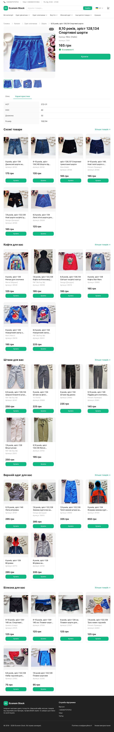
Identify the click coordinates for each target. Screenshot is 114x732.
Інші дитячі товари (82, 15)
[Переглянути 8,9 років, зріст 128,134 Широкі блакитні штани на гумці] (16, 376)
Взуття (52, 15)
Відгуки (61, 707)
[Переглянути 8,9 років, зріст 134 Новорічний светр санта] (43, 314)
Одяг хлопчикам (39, 15)
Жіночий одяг (65, 15)
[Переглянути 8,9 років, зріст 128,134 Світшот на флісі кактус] (70, 261)
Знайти (87, 8)
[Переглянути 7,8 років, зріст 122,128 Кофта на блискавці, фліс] (43, 261)
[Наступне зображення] (52, 52)
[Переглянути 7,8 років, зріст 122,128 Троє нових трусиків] (98, 604)
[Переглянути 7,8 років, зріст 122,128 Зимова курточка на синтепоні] (43, 492)
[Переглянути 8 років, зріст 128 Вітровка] (16, 545)
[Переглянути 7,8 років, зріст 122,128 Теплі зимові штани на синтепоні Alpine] (70, 492)
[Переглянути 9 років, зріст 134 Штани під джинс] (70, 376)
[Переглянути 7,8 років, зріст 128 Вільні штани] (16, 430)
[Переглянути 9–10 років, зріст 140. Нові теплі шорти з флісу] (98, 146)
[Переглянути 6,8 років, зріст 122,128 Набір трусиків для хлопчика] (16, 657)
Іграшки (98, 15)
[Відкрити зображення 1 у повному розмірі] (29, 52)
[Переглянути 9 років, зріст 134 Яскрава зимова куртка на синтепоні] (98, 492)
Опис (7, 96)
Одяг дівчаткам (22, 15)
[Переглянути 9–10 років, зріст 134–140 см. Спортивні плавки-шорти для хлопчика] (16, 604)
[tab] (8, 83)
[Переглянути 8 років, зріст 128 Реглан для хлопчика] (16, 261)
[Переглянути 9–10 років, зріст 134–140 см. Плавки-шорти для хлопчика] (43, 604)
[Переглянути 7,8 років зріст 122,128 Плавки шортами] (43, 657)
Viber (61, 713)
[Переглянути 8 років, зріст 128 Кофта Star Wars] (98, 261)
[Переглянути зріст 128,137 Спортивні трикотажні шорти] (70, 146)
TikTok (61, 716)
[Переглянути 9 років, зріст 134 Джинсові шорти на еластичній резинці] (16, 146)
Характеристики (22, 96)
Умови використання (102, 725)
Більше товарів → (102, 129)
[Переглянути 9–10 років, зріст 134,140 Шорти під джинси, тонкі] (43, 146)
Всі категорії (8, 15)
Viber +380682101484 (31, 2)
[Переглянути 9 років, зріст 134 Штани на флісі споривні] (43, 376)
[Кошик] (108, 8)
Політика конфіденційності (82, 725)
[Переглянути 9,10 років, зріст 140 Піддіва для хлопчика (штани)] (98, 376)
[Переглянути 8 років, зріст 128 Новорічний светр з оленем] (16, 314)
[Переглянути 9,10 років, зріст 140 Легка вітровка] (16, 492)
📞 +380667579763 (11, 2)
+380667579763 (65, 710)
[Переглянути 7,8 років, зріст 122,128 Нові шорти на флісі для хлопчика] (16, 199)
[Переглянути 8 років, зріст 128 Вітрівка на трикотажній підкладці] (43, 545)
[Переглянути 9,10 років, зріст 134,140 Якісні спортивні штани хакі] (43, 430)
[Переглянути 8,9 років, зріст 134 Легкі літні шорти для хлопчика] (43, 199)
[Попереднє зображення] (6, 52)
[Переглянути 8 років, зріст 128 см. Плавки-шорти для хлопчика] (70, 604)
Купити (84, 56)
